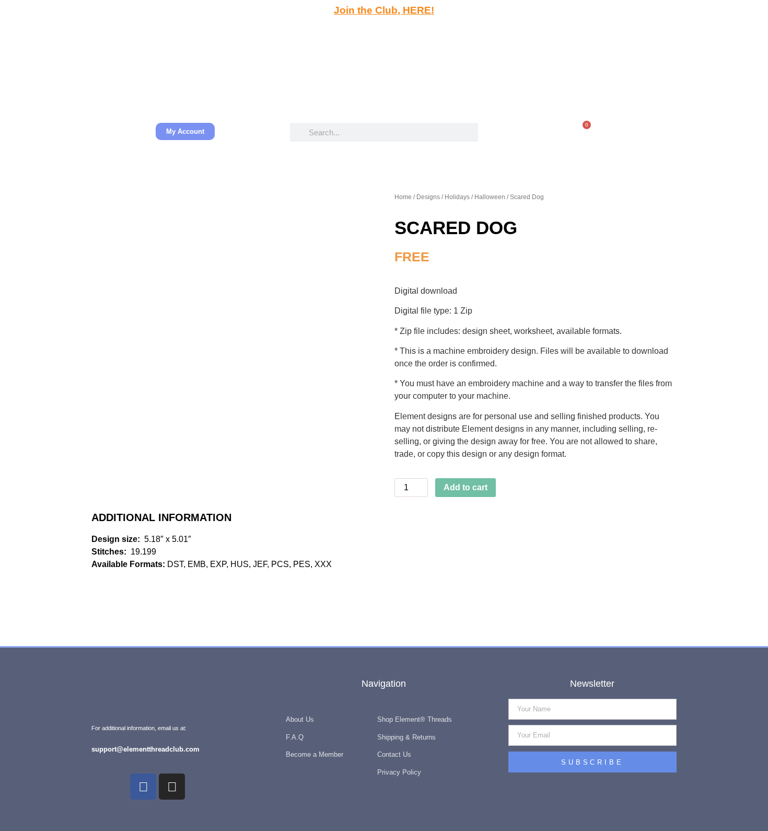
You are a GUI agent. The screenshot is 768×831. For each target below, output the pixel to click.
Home (403, 197)
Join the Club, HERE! (384, 10)
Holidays (457, 197)
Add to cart (465, 487)
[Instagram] (172, 787)
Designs (428, 197)
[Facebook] (143, 787)
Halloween (489, 197)
